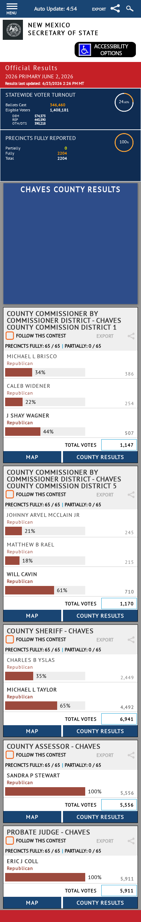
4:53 (71, 8)
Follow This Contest (41, 336)
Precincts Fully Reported (40, 137)
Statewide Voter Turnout (40, 94)
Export (99, 9)
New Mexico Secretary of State (63, 29)
